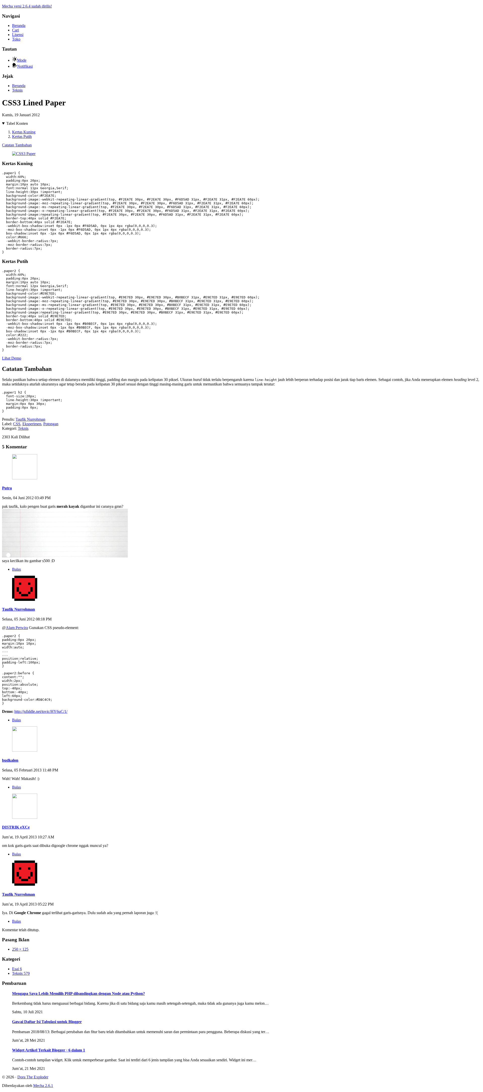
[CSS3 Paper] (23, 153)
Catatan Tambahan (17, 145)
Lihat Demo (11, 358)
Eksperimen (31, 424)
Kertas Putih (22, 136)
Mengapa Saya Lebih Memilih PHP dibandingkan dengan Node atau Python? (78, 993)
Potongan (50, 424)
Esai (17, 969)
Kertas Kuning (23, 132)
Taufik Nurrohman (30, 419)
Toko (16, 39)
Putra (7, 488)
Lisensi (17, 34)
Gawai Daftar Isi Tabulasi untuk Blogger (47, 1022)
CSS (16, 424)
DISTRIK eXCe (16, 827)
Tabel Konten (17, 123)
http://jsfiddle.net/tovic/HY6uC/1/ (40, 711)
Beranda (18, 25)
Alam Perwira (17, 628)
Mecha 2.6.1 (43, 1085)
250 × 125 (20, 949)
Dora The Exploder (32, 1077)
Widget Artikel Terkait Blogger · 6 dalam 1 (48, 1050)
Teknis (17, 90)
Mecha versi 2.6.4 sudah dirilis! (27, 6)
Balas (16, 569)
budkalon (10, 760)
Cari (15, 30)
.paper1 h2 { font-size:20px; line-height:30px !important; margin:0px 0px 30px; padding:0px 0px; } (32, 402)
